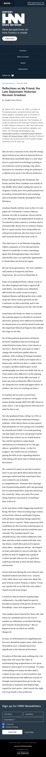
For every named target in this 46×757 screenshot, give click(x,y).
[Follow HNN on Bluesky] (13, 75)
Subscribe (9, 38)
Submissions (23, 69)
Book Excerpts (23, 57)
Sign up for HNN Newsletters (23, 746)
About (23, 63)
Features (23, 50)
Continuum (10, 724)
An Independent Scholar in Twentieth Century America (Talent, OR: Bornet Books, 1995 (22, 133)
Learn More (29, 732)
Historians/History (8, 83)
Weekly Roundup (12, 727)
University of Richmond (35, 4)
